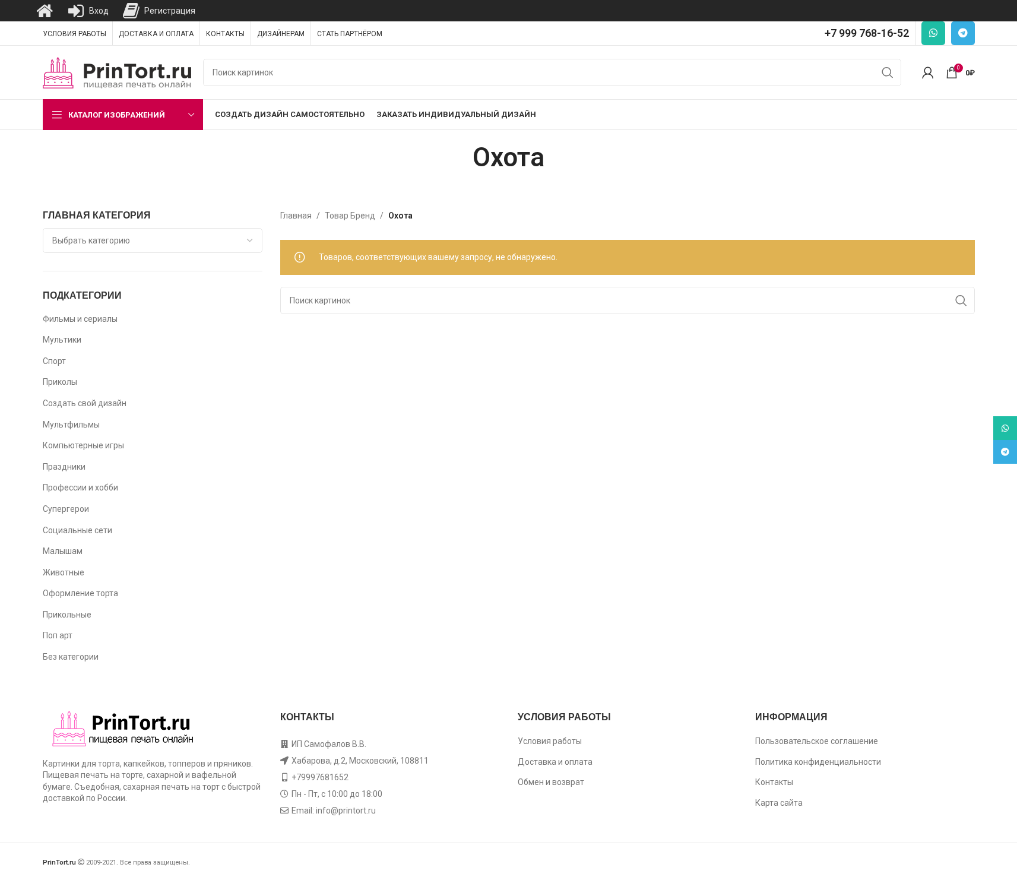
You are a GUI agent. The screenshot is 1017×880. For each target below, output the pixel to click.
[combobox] (152, 240)
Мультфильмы (71, 424)
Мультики (62, 339)
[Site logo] (117, 72)
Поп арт (57, 635)
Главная (296, 215)
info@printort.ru (346, 810)
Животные (63, 572)
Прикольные (67, 614)
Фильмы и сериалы (80, 319)
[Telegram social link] (963, 33)
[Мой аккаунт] (928, 72)
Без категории (71, 656)
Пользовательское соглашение (816, 741)
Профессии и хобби (80, 487)
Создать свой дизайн (84, 403)
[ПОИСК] (887, 72)
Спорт (54, 361)
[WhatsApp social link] (933, 33)
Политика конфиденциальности (818, 762)
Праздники (64, 466)
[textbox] (152, 240)
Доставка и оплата (555, 762)
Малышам (63, 551)
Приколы (60, 382)
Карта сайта (779, 803)
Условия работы (550, 741)
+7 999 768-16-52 (867, 33)
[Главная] (44, 10)
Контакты (774, 782)
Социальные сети (77, 530)
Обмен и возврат (551, 782)
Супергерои (66, 509)
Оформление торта (80, 593)
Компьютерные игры (83, 445)
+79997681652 (320, 777)
